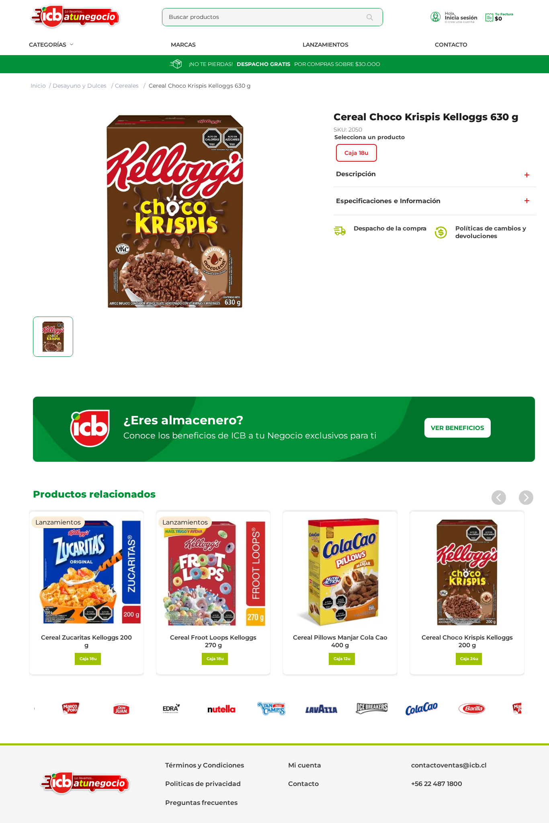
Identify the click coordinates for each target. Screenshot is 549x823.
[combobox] (272, 17)
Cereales (127, 85)
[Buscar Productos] (371, 17)
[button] (356, 153)
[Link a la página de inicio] (38, 86)
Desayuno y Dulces (80, 85)
